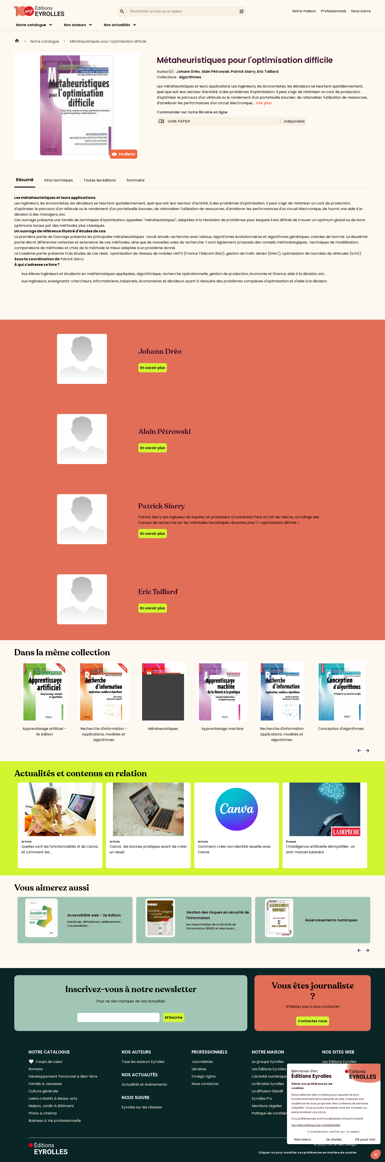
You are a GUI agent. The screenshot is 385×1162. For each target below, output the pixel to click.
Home (17, 41)
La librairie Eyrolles (268, 1083)
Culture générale (43, 1091)
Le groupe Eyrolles (268, 1061)
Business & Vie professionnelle (55, 1120)
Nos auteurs (75, 24)
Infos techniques (58, 180)
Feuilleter (123, 154)
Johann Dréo (188, 71)
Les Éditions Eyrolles (269, 1069)
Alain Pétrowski (215, 71)
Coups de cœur (46, 1061)
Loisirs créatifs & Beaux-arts (53, 1098)
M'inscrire (173, 1017)
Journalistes (202, 1061)
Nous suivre (361, 11)
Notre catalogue (31, 24)
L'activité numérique (269, 1076)
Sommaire (136, 180)
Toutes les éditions (100, 180)
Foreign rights (204, 1076)
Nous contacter (205, 1083)
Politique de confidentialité (275, 1113)
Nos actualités (117, 24)
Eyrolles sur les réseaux (142, 1107)
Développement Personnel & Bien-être (63, 1076)
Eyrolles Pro (262, 1098)
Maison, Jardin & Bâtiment (51, 1105)
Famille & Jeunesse (45, 1083)
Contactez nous (312, 1021)
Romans (36, 1069)
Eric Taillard (267, 71)
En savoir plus (152, 367)
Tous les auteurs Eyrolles (143, 1061)
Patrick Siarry (243, 71)
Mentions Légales (267, 1105)
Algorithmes (190, 77)
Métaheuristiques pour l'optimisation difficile (108, 41)
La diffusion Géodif (267, 1091)
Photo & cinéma (43, 1113)
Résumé (24, 180)
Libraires (199, 1069)
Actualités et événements (144, 1084)
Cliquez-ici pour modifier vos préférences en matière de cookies (307, 1152)
